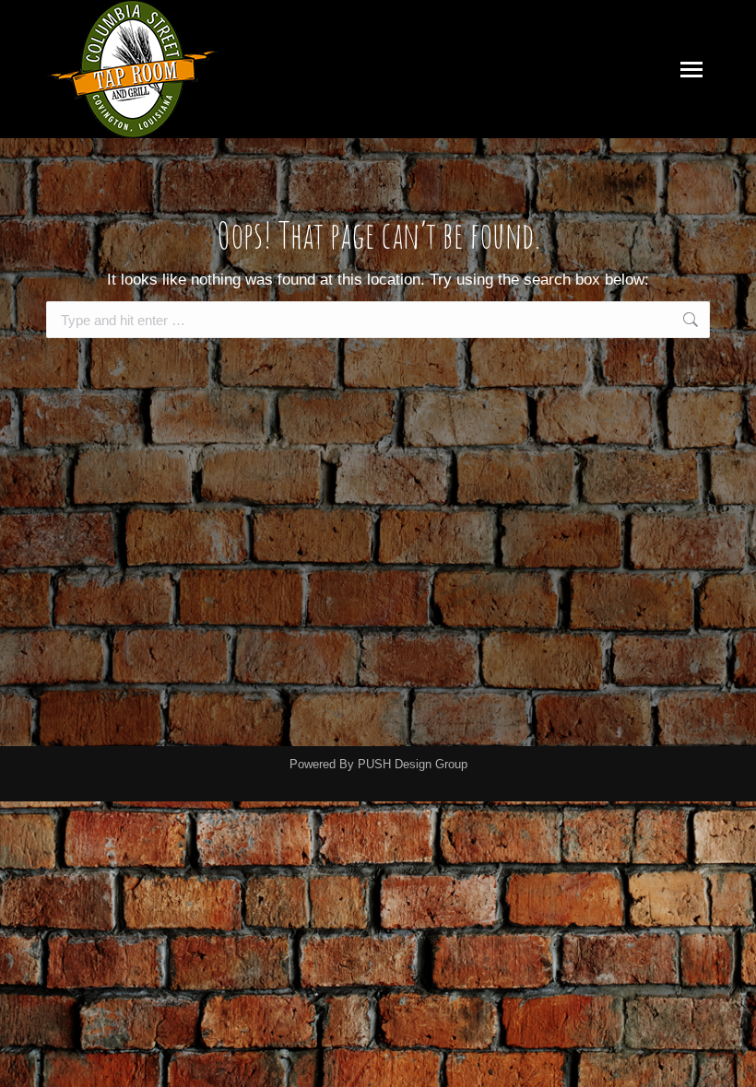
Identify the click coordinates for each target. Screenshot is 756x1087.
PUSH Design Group (412, 764)
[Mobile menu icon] (691, 70)
